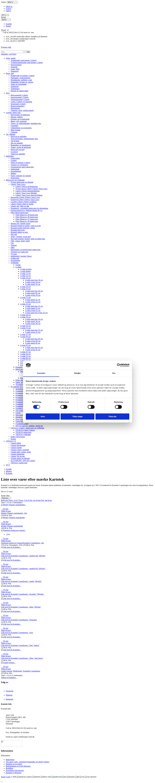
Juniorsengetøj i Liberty (20, 97)
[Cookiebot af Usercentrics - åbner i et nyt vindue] (118, 365)
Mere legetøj (15, 130)
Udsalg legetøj (16, 448)
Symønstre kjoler (22, 404)
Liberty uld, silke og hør (20, 206)
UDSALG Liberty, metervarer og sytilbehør (27, 428)
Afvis (43, 416)
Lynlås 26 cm (25, 315)
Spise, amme (11, 58)
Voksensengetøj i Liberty (20, 99)
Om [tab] (113, 373)
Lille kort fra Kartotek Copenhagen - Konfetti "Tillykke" (22, 594)
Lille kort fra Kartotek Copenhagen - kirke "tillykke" (21, 607)
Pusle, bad (10, 73)
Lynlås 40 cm (25, 337)
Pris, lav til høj (35, 500)
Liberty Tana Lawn (18, 184)
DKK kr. (9, 6)
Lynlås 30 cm (25, 317)
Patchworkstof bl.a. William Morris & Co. (27, 210)
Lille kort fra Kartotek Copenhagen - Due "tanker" (20, 645)
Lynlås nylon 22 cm (32, 302)
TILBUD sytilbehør (23, 434)
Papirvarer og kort (17, 150)
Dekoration (15, 178)
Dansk (8, 26)
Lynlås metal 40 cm (32, 343)
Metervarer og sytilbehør (15, 180)
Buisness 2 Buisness (13, 773)
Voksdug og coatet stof (19, 252)
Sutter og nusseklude (19, 84)
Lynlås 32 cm (25, 326)
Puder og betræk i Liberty (20, 163)
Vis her (4, 509)
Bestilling (9, 768)
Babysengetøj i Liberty (19, 95)
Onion (18, 413)
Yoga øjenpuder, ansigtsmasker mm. (24, 139)
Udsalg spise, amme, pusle (21, 452)
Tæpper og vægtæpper (19, 165)
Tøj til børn (15, 141)
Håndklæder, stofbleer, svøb (21, 80)
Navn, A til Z (13, 500)
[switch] (63, 407)
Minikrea (19, 417)
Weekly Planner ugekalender (12, 526)
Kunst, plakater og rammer (21, 176)
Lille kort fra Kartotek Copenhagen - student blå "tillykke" (23, 569)
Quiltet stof (15, 258)
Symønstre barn (21, 393)
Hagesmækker (16, 65)
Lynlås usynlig (25, 269)
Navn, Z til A (24, 500)
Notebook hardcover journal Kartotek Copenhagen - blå (22, 543)
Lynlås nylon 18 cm (32, 282)
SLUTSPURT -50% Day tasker (23, 461)
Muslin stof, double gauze (20, 223)
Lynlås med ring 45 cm (34, 347)
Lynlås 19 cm (25, 287)
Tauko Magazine (22, 421)
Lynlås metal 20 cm (32, 293)
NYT (8, 465)
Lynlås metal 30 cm (32, 321)
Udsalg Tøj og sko (18, 456)
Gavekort (14, 152)
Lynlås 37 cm (25, 334)
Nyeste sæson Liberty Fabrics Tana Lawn (31, 189)
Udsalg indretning (17, 454)
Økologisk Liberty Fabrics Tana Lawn (25, 197)
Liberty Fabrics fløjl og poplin (22, 204)
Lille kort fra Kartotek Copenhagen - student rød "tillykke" (23, 556)
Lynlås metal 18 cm (32, 284)
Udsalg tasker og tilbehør (20, 458)
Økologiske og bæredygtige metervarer (25, 250)
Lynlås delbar (25, 271)
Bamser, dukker (17, 117)
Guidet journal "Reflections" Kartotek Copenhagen (20, 671)
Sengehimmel (16, 171)
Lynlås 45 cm (25, 345)
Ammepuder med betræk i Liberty (24, 60)
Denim (13, 439)
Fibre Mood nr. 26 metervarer (27, 221)
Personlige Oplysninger (15, 770)
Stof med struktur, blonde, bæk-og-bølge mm (28, 239)
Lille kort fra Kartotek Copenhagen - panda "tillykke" (21, 581)
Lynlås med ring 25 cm (34, 306)
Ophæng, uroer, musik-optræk (22, 110)
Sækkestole (15, 169)
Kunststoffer (15, 260)
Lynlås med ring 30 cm (34, 319)
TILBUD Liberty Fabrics (25, 430)
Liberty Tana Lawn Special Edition (29, 195)
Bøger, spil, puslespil (19, 121)
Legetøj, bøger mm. (13, 113)
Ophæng (14, 132)
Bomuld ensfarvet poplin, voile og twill (26, 226)
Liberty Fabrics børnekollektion (28, 191)
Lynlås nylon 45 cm (32, 350)
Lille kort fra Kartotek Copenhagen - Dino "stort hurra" (22, 658)
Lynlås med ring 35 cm (34, 330)
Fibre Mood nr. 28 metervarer (27, 217)
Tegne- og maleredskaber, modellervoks (26, 123)
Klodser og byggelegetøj (20, 119)
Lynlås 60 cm (25, 358)
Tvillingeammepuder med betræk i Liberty (27, 63)
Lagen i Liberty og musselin (21, 102)
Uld (12, 243)
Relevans (6, 498)
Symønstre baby (22, 391)
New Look (20, 419)
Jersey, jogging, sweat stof (21, 237)
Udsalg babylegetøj (18, 445)
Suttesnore (15, 71)
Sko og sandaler (17, 143)
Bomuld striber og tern (19, 232)
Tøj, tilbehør (10, 134)
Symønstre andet (22, 424)
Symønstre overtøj (22, 406)
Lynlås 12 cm (25, 274)
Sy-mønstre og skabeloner (21, 387)
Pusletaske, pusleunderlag (20, 78)
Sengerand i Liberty (18, 104)
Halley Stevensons (18, 437)
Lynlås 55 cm (25, 356)
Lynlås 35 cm (25, 328)
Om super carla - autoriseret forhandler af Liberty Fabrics (27, 762)
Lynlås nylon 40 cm (32, 341)
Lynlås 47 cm (25, 352)
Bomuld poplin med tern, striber (23, 228)
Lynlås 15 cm (25, 276)
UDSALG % (11, 441)
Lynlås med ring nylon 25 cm (36, 313)
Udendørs (14, 126)
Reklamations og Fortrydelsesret (18, 766)
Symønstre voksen (23, 395)
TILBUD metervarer (23, 432)
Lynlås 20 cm (25, 289)
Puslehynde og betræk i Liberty (23, 76)
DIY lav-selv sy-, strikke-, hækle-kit (29, 426)
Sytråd (18, 265)
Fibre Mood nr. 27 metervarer (27, 219)
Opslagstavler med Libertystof (22, 167)
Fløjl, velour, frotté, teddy (20, 241)
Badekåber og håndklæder (21, 145)
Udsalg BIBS (16, 443)
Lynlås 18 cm (25, 278)
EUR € (8, 9)
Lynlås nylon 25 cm (32, 311)
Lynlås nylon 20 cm (32, 295)
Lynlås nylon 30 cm (32, 324)
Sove (8, 93)
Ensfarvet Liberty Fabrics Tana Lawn (25, 200)
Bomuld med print (18, 230)
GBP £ (8, 11)
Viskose (14, 245)
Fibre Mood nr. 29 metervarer (27, 215)
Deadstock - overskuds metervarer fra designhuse (29, 208)
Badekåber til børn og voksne (22, 82)
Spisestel (14, 67)
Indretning (10, 156)
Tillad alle (112, 416)
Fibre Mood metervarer (19, 213)
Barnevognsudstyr (18, 106)
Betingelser (10, 760)
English (9, 24)
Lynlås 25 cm (25, 304)
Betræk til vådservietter (19, 91)
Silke (13, 247)
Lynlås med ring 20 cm (34, 291)
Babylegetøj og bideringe (20, 115)
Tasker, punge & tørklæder (21, 147)
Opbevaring (15, 158)
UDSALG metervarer (19, 463)
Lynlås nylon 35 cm (32, 332)
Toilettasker (15, 89)
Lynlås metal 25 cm (32, 308)
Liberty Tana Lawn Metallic (26, 193)
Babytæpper (15, 108)
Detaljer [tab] (77, 373)
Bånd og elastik (21, 369)
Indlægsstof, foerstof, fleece (21, 256)
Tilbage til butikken (9, 678)
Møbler (13, 173)
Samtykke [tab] (41, 373)
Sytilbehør (15, 263)
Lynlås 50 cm (25, 354)
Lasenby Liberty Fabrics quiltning (24, 202)
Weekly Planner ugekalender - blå (14, 513)
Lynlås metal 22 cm (32, 300)
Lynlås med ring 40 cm (34, 339)
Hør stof (14, 234)
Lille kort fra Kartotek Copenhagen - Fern (17, 633)
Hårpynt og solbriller (19, 136)
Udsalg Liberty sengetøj (20, 450)
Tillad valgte (77, 416)
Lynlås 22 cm (25, 297)
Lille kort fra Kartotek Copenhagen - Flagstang (19, 620)
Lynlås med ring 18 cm (34, 280)
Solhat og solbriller (18, 154)
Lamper (14, 160)
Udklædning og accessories (21, 128)
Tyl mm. (14, 254)
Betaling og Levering (14, 764)
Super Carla (6, 777)
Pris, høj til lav (46, 500)
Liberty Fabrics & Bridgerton (27, 187)
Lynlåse (18, 267)
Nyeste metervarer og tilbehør (22, 182)
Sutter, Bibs (15, 69)
